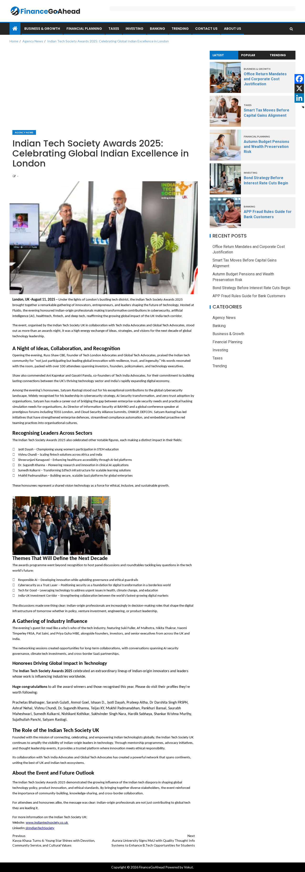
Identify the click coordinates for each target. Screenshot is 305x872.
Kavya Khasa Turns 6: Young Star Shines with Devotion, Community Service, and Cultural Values (53, 840)
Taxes (113, 28)
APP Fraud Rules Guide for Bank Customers (249, 296)
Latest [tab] (218, 55)
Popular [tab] (248, 55)
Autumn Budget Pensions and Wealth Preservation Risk (266, 146)
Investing (134, 28)
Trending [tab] (278, 55)
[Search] (291, 28)
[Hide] (303, 107)
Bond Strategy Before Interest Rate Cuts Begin (251, 288)
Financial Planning (84, 28)
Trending (180, 28)
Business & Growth (42, 28)
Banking (157, 28)
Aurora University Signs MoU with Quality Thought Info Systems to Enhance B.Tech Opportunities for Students (153, 840)
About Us (232, 28)
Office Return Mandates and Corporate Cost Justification (265, 79)
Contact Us (206, 28)
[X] (299, 88)
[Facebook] (299, 79)
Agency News (24, 132)
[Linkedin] (299, 98)
